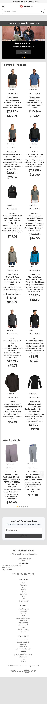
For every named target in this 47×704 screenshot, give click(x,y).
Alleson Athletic (23, 625)
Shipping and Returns (23, 649)
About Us (23, 644)
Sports (23, 590)
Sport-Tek (23, 611)
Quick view (10, 89)
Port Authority (23, 609)
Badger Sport (23, 623)
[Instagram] (29, 574)
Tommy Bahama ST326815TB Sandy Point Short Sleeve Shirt (35, 104)
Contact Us (23, 647)
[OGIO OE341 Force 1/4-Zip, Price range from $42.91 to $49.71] (12, 319)
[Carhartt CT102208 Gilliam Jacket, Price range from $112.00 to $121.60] (34, 132)
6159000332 (23, 563)
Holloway (23, 620)
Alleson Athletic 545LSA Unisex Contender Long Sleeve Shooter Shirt (35, 408)
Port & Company (23, 629)
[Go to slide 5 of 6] (25, 506)
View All (23, 632)
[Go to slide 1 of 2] (22, 57)
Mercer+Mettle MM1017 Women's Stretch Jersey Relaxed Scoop (12, 156)
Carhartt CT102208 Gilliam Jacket (35, 155)
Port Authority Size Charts (23, 655)
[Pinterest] (21, 574)
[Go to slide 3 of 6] (21, 506)
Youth (23, 587)
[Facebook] (18, 574)
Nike (23, 627)
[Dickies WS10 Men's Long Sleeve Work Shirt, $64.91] (12, 382)
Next (42, 474)
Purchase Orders (19, 2)
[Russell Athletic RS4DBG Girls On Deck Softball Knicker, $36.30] (33, 453)
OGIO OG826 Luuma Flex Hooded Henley (34, 342)
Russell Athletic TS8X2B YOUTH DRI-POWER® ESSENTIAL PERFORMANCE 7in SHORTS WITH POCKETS (11, 481)
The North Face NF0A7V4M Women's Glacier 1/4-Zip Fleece (34, 279)
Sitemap (23, 661)
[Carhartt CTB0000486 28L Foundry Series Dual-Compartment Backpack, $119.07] (12, 193)
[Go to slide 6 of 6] (27, 506)
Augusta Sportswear (23, 618)
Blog (23, 659)
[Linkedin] (33, 574)
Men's (23, 583)
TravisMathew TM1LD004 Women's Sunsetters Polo (34, 218)
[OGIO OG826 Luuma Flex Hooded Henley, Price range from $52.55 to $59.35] (34, 319)
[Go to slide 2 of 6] (19, 506)
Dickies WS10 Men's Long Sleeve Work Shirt (12, 405)
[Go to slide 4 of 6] (23, 506)
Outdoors (23, 594)
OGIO (23, 616)
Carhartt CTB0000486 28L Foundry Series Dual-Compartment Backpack (12, 219)
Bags (23, 596)
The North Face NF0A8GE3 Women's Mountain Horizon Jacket (12, 280)
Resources (23, 657)
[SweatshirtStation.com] (26, 6)
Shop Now (23, 52)
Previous (3, 474)
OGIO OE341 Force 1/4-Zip (12, 342)
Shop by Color (24, 601)
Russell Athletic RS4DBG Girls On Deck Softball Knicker (33, 477)
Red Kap (23, 614)
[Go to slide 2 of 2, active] (24, 57)
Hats (23, 599)
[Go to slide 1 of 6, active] (17, 506)
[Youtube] (25, 574)
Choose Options (12, 93)
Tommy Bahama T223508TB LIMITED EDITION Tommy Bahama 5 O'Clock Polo (12, 104)
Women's (23, 585)
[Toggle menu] (3, 6)
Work (23, 592)
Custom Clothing (33, 2)
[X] (14, 574)
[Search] (42, 11)
